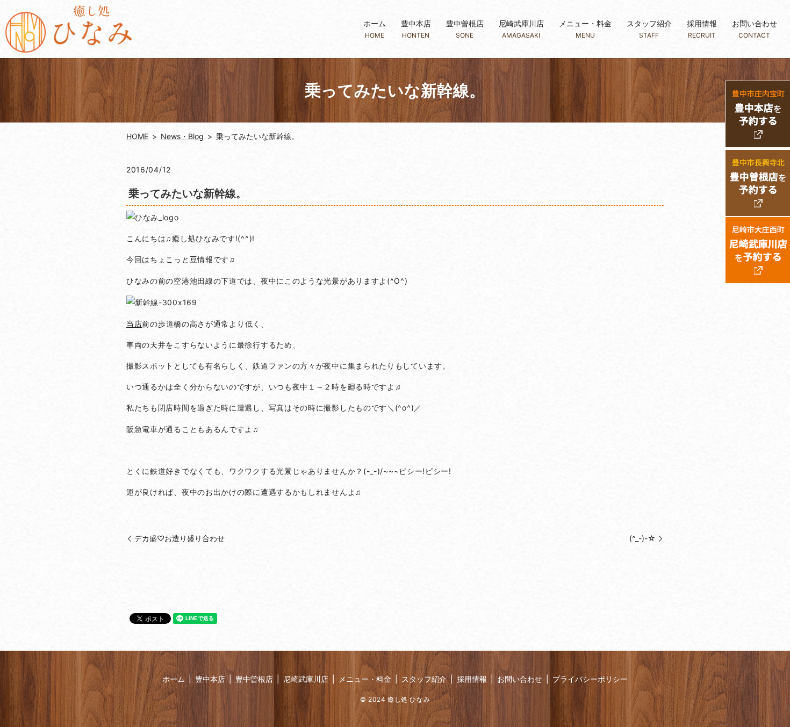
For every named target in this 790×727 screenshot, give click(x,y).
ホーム (374, 29)
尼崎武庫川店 (521, 29)
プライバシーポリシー (590, 678)
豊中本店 (416, 29)
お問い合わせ (754, 29)
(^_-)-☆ (642, 538)
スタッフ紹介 (649, 29)
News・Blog (182, 136)
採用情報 (702, 29)
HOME (137, 136)
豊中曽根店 (465, 29)
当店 (134, 323)
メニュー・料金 (585, 29)
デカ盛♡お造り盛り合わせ (179, 538)
